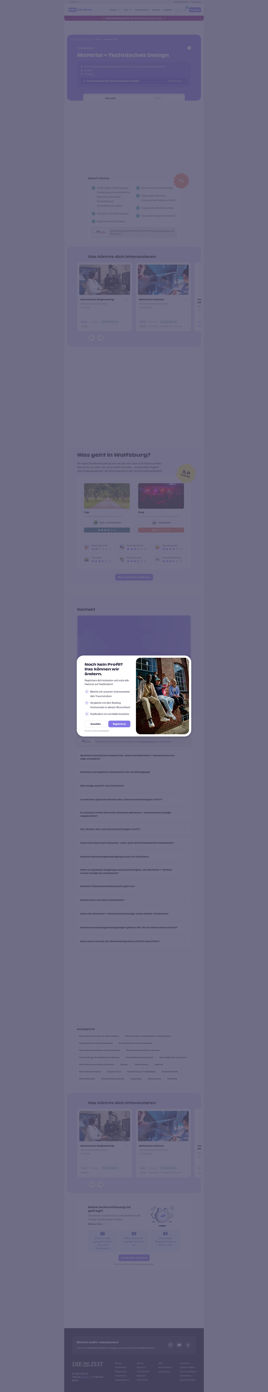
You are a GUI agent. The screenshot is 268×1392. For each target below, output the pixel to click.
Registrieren (119, 723)
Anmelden (95, 723)
